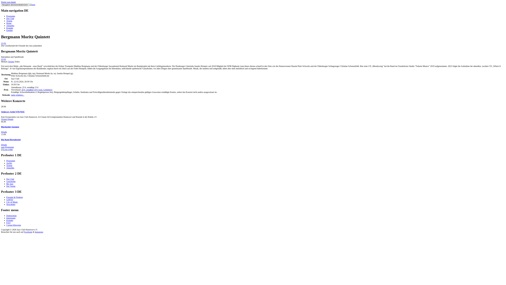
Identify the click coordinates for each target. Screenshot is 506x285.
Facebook (28, 232)
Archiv (9, 163)
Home (8, 23)
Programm (10, 16)
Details (10, 119)
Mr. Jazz (9, 184)
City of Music (12, 202)
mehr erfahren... (17, 95)
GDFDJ (9, 200)
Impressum (10, 218)
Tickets (9, 21)
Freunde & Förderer (14, 197)
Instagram (39, 232)
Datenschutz (11, 216)
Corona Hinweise (13, 225)
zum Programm (7, 147)
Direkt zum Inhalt (8, 2)
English (9, 30)
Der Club (10, 18)
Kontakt (9, 28)
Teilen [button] (17, 62)
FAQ (8, 223)
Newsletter (10, 204)
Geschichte (11, 181)
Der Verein (10, 186)
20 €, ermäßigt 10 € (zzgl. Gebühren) (36, 90)
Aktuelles (10, 26)
